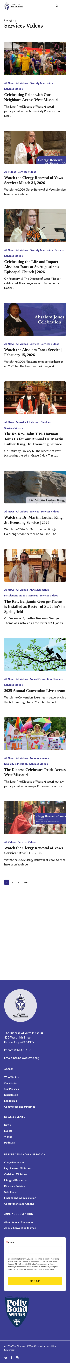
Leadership (10, 1100)
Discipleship (11, 1094)
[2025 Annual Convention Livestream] (35, 654)
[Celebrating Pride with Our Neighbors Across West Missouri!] (35, 58)
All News (9, 83)
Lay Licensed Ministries (17, 1168)
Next (26, 882)
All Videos (22, 83)
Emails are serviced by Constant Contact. (34, 1270)
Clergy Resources (14, 1162)
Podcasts (9, 1142)
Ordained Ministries (15, 1174)
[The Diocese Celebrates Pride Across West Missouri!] (35, 733)
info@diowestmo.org (26, 1058)
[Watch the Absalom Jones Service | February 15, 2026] (35, 319)
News (7, 1124)
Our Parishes (11, 1089)
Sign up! (34, 1281)
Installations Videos (15, 595)
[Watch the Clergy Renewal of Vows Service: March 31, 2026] (35, 147)
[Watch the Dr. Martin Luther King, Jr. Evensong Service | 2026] (35, 487)
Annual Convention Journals (20, 1227)
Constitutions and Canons (19, 1203)
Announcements (39, 589)
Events (8, 1130)
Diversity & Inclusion (41, 83)
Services (59, 250)
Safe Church (11, 1192)
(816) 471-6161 (22, 1050)
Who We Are (11, 1077)
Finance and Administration (20, 1197)
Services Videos (13, 88)
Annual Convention (40, 679)
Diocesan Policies (14, 1186)
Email (11, 1242)
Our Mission (11, 1083)
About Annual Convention (19, 1222)
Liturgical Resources (15, 1180)
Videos (8, 1136)
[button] (57, 6)
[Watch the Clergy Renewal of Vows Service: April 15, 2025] (35, 817)
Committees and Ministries (19, 1106)
